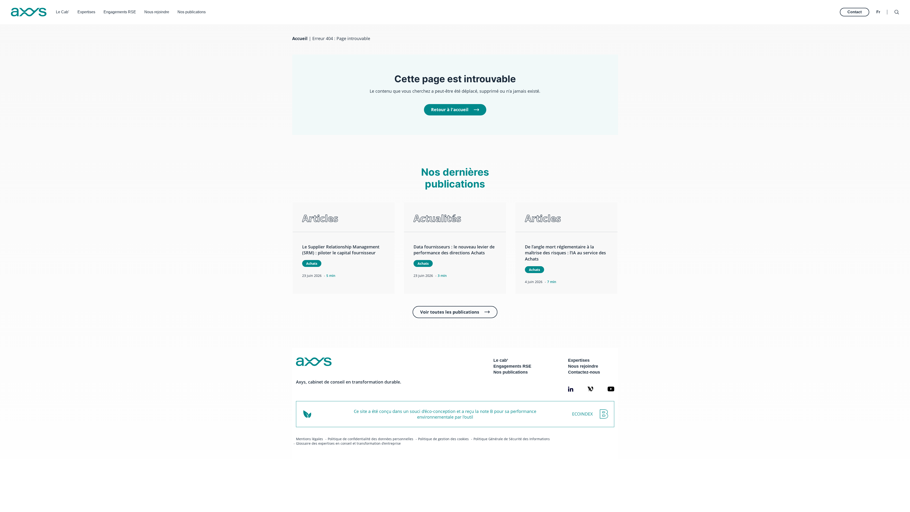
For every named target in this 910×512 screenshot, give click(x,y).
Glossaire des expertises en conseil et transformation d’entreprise (348, 443)
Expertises (86, 12)
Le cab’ (500, 360)
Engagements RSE (120, 12)
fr (878, 12)
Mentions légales (309, 439)
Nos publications (191, 12)
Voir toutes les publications (449, 312)
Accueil (300, 38)
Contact (854, 12)
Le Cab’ (62, 12)
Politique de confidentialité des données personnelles (370, 439)
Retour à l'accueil (450, 109)
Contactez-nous (584, 372)
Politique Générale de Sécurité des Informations (511, 439)
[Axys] (28, 12)
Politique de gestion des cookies (443, 439)
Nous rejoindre (156, 12)
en (878, 7)
